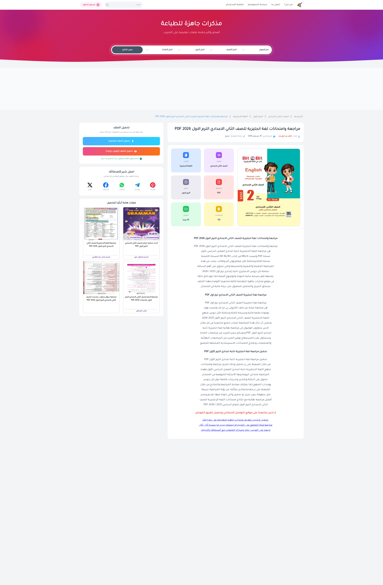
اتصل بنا (275, 5)
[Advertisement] (191, 89)
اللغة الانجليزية (240, 117)
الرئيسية (298, 117)
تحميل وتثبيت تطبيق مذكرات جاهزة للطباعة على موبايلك (235, 420)
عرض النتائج (127, 50)
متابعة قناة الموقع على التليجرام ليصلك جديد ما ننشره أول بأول (235, 425)
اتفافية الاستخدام (235, 5)
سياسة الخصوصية (257, 5)
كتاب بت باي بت (285, 136)
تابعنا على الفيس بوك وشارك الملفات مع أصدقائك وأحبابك (235, 430)
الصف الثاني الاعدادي (278, 117)
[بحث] (107, 5)
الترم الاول (258, 117)
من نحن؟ (288, 5)
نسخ (227, 136)
